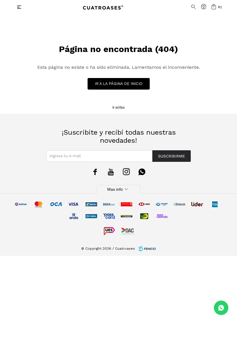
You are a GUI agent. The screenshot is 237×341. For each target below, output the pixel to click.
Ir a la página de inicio (118, 83)
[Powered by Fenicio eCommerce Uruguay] (147, 248)
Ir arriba (118, 107)
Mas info (118, 189)
